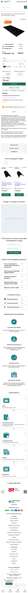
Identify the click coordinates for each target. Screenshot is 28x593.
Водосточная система (14, 539)
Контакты (14, 551)
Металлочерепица (14, 544)
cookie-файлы (9, 581)
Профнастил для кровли (14, 525)
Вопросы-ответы (14, 556)
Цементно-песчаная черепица (14, 532)
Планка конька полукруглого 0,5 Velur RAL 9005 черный (20, 184)
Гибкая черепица (14, 530)
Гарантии (14, 563)
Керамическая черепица (14, 534)
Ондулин (14, 537)
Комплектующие (14, 518)
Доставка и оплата (14, 553)
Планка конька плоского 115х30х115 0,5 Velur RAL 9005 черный (7, 184)
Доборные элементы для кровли (14, 542)
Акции (14, 558)
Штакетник (14, 523)
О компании (14, 549)
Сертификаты (14, 561)
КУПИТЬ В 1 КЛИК (14, 87)
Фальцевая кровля (14, 527)
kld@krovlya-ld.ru (14, 571)
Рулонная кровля (14, 520)
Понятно (9, 584)
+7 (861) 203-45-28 (21, 1)
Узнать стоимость (14, 252)
